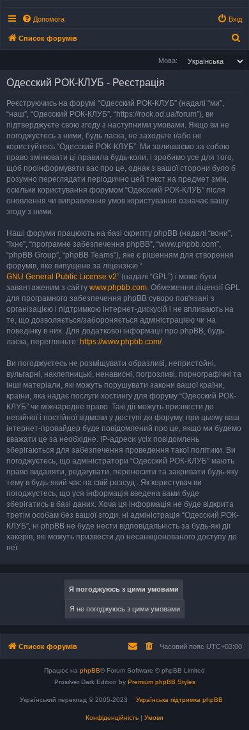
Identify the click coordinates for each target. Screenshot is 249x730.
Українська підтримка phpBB (179, 699)
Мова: (167, 60)
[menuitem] (43, 19)
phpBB (90, 670)
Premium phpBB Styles (161, 681)
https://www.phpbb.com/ (121, 341)
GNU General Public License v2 (61, 276)
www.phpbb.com (118, 287)
